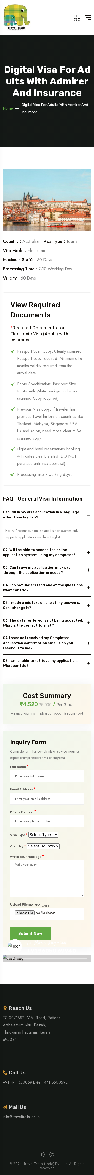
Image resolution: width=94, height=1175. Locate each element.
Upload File (29, 904)
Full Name (19, 767)
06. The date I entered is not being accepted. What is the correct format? (43, 623)
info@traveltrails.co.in (21, 1116)
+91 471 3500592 (52, 1082)
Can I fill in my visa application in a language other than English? (41, 514)
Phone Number (23, 811)
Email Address (22, 789)
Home (8, 108)
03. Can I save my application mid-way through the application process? (37, 570)
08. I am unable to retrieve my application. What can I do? (40, 663)
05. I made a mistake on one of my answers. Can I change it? (41, 605)
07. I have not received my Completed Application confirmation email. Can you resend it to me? (38, 643)
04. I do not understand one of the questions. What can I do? (43, 587)
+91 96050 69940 (51, 950)
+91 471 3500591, (19, 1082)
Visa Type (18, 835)
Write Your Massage (27, 857)
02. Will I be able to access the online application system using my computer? (39, 552)
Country (18, 846)
